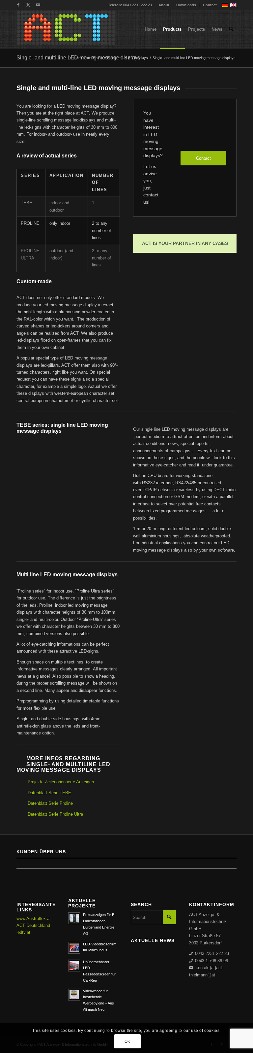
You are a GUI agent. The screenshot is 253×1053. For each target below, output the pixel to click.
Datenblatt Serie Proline (50, 803)
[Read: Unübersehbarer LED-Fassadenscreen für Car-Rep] (74, 965)
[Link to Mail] (38, 5)
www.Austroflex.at (33, 918)
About (163, 5)
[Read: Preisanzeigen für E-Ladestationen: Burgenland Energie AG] (74, 918)
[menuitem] (164, 5)
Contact (210, 5)
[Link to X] (28, 5)
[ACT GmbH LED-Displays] (65, 29)
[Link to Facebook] (18, 5)
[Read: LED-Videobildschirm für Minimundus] (74, 948)
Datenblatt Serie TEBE (49, 792)
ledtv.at (23, 932)
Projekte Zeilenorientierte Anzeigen (61, 781)
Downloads (186, 5)
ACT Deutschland (33, 925)
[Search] (231, 29)
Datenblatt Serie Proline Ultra (55, 814)
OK (127, 1041)
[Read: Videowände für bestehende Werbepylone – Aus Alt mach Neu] (74, 995)
